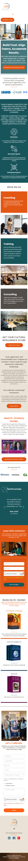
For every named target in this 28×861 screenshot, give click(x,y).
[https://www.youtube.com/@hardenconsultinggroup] (18, 838)
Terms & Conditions (14, 858)
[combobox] (14, 775)
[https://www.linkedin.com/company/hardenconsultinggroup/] (9, 838)
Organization (9, 783)
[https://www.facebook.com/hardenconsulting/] (14, 838)
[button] (12, 14)
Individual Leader (10, 785)
